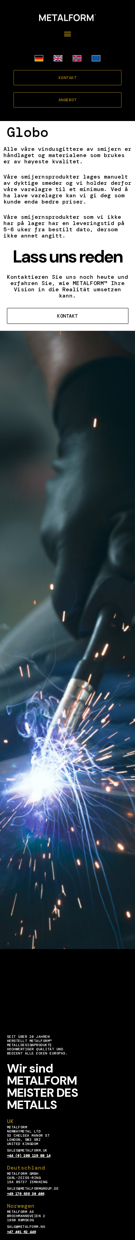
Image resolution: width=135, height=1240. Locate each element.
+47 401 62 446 (21, 1232)
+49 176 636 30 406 (25, 1193)
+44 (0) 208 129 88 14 (29, 1155)
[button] (67, 33)
